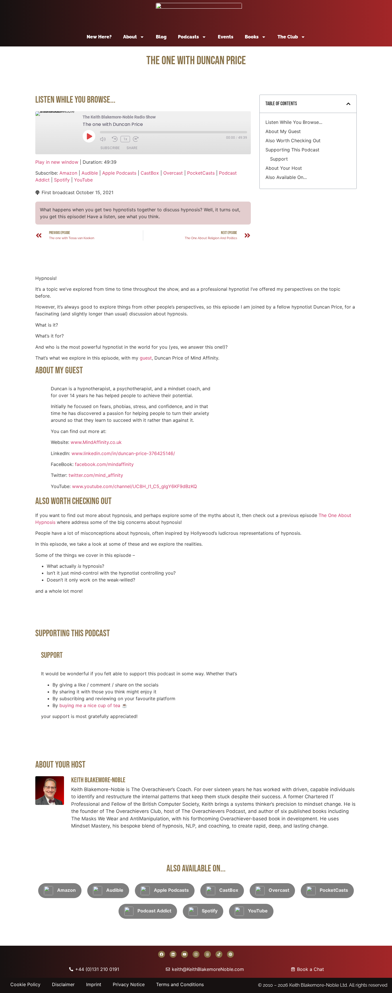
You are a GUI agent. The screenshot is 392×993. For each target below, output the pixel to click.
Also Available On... (286, 177)
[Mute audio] (104, 139)
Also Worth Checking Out (293, 140)
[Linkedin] (173, 954)
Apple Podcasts (119, 173)
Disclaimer (63, 984)
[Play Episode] (89, 136)
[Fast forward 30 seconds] (137, 139)
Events (225, 37)
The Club (287, 37)
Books (252, 37)
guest (146, 358)
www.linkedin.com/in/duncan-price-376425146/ (123, 453)
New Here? (99, 37)
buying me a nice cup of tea (89, 705)
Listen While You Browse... (293, 122)
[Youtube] (184, 954)
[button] (348, 104)
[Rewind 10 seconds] (115, 139)
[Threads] (207, 954)
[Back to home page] (199, 14)
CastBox (150, 173)
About (130, 37)
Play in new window (56, 162)
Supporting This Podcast (292, 150)
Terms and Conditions (180, 984)
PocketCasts (201, 173)
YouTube (83, 180)
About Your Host (283, 168)
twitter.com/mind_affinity (96, 475)
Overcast (173, 173)
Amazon (68, 173)
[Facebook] (161, 954)
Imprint (93, 984)
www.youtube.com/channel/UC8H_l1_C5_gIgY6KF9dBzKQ (134, 486)
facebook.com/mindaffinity (104, 464)
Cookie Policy (25, 984)
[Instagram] (196, 954)
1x (125, 139)
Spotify (62, 180)
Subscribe (110, 147)
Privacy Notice (129, 984)
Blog (161, 37)
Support (279, 159)
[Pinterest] (230, 954)
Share (132, 147)
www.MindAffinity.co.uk (96, 442)
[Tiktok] (219, 954)
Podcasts (188, 37)
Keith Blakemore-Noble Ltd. (318, 985)
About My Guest (283, 131)
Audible (89, 173)
